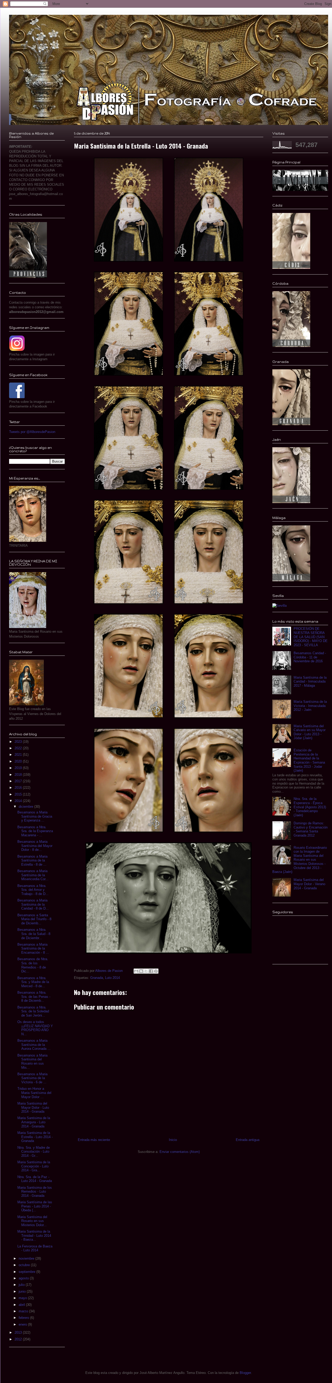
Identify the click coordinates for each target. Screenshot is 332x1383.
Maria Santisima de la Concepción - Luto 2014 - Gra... (33, 1166)
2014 (19, 801)
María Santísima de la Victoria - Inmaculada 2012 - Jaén (310, 706)
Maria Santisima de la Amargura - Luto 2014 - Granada (33, 1122)
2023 (19, 742)
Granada (96, 978)
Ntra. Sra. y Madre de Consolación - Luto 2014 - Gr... (33, 1152)
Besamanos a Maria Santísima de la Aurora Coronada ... (34, 1045)
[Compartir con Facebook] (151, 971)
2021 (19, 755)
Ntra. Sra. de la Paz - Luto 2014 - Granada (34, 1179)
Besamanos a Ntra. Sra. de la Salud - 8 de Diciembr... (33, 934)
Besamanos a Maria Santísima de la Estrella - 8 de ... (32, 860)
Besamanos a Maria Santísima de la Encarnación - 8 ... (33, 948)
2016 (19, 788)
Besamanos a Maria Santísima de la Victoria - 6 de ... (32, 1078)
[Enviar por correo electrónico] (136, 971)
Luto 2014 (112, 978)
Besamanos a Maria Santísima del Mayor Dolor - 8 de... (34, 846)
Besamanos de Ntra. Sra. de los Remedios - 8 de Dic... (32, 965)
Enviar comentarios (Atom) (180, 1152)
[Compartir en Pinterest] (155, 971)
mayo (23, 1298)
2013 (19, 1332)
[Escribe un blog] (141, 971)
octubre (25, 1265)
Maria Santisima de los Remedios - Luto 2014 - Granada (34, 1192)
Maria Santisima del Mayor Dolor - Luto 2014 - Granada (33, 1107)
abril (22, 1305)
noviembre (27, 1258)
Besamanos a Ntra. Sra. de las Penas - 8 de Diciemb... (33, 997)
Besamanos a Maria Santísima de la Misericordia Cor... (33, 875)
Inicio (173, 1140)
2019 (19, 768)
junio (23, 1291)
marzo (24, 1311)
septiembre (27, 1272)
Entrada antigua (247, 1140)
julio (22, 1285)
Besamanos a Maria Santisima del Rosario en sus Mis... (32, 1061)
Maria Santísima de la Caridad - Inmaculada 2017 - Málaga (310, 681)
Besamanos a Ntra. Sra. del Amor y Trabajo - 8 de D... (33, 890)
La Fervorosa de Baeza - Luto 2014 (34, 1248)
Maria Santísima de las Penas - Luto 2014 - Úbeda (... (34, 1206)
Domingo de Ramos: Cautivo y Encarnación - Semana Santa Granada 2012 (311, 829)
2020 (19, 761)
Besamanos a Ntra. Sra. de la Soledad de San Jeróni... (33, 1011)
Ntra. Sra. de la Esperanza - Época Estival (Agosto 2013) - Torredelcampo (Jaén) (310, 807)
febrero (24, 1318)
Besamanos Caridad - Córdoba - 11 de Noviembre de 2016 (310, 657)
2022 (19, 748)
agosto (24, 1278)
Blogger (245, 1373)
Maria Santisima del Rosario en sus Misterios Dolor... (32, 1221)
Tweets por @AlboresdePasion (32, 432)
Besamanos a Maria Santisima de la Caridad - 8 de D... (33, 904)
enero (23, 1324)
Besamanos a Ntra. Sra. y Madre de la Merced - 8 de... (33, 982)
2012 (19, 1339)
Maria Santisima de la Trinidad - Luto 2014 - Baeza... (34, 1235)
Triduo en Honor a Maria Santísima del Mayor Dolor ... (34, 1093)
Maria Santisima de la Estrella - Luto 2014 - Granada (35, 1137)
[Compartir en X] (146, 971)
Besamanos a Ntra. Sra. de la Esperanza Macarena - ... (35, 831)
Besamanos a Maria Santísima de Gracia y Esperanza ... (34, 816)
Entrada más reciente (94, 1140)
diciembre (26, 807)
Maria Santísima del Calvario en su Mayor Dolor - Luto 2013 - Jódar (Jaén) (310, 732)
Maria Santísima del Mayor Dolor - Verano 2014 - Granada (309, 884)
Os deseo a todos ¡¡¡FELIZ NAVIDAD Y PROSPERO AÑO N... (35, 1028)
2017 (19, 781)
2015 (19, 794)
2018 (19, 775)
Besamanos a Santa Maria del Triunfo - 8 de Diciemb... (34, 919)
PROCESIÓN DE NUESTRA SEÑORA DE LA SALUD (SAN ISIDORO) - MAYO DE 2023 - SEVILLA (311, 637)
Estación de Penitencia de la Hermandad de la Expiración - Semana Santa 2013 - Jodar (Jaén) (309, 760)
